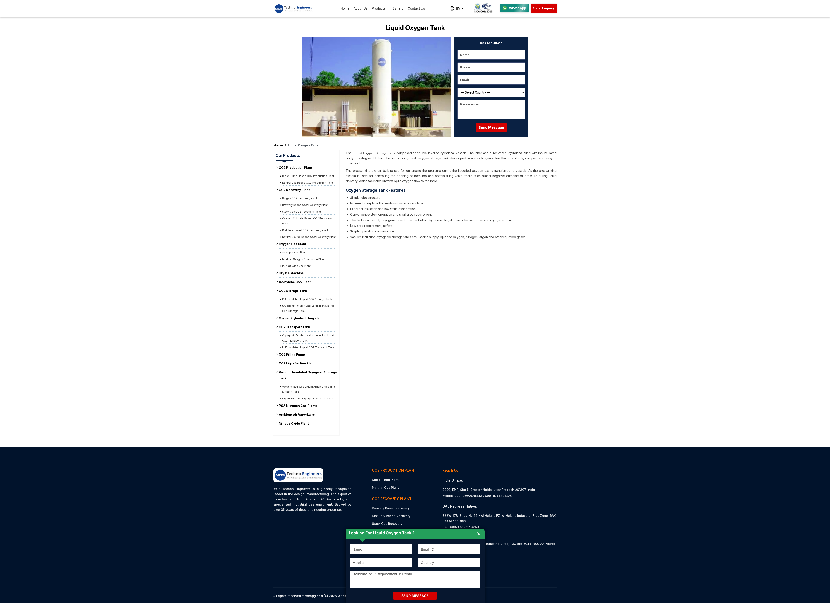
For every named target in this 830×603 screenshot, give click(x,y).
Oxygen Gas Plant (292, 244)
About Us (360, 8)
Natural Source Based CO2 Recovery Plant (309, 237)
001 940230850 (459, 569)
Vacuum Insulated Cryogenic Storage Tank (308, 375)
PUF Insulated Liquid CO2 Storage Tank (307, 299)
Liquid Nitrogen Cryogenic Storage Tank (307, 398)
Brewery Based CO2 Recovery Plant (305, 205)
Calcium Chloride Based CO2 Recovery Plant (307, 221)
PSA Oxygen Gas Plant (296, 265)
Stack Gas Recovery (387, 523)
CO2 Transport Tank (294, 327)
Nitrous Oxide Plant (294, 423)
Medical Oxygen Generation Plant (303, 259)
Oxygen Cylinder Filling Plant (301, 318)
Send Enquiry (543, 8)
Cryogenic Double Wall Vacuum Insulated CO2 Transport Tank (308, 338)
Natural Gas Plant (385, 487)
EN (458, 8)
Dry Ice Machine (291, 273)
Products (379, 8)
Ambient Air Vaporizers (297, 414)
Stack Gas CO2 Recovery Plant (301, 211)
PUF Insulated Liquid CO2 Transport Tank (308, 347)
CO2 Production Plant (295, 167)
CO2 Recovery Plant (294, 190)
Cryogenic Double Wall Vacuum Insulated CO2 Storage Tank (308, 308)
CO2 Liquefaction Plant (297, 363)
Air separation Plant (294, 252)
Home (344, 8)
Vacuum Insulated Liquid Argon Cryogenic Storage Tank (308, 389)
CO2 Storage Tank (293, 291)
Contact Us (416, 8)
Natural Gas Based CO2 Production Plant (307, 182)
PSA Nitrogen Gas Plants (298, 405)
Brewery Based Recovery (391, 508)
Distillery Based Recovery (391, 516)
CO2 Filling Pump (292, 354)
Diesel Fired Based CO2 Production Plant (308, 176)
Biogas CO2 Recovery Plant (299, 198)
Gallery (397, 8)
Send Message (491, 127)
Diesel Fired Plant (385, 480)
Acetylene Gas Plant (295, 282)
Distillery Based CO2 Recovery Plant (305, 230)
